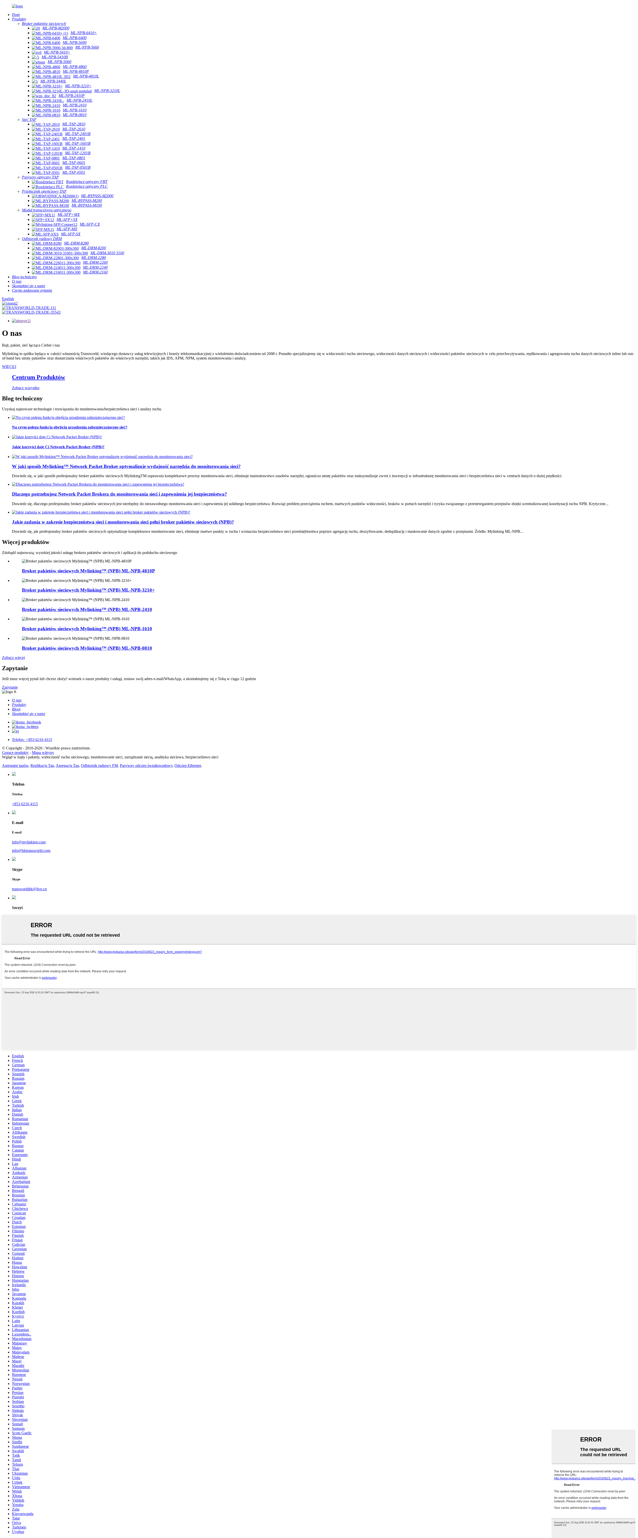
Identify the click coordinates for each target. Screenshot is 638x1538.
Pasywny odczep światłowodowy (146, 765)
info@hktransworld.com (31, 850)
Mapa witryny (43, 752)
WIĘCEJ (9, 366)
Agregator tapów (15, 765)
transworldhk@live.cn (29, 889)
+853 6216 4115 (25, 804)
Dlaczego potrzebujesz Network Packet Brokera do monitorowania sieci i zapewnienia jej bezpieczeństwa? (119, 494)
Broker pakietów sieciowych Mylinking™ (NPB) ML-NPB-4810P (88, 570)
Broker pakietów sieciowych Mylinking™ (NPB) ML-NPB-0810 (87, 648)
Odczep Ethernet (187, 765)
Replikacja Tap (42, 765)
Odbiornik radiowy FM (99, 765)
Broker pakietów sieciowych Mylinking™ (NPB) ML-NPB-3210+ (88, 590)
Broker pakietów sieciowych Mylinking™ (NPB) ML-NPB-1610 (87, 628)
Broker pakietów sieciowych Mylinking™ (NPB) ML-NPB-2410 (87, 609)
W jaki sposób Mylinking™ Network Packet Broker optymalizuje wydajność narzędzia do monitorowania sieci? (126, 466)
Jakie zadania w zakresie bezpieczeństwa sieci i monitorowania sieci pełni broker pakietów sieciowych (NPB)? (123, 522)
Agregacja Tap (67, 765)
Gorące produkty (15, 752)
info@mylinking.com (29, 842)
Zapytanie (10, 687)
